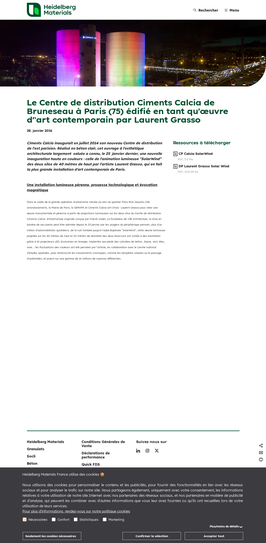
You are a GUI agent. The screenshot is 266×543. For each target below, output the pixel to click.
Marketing (116, 519)
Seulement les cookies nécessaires (50, 536)
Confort (63, 519)
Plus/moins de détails (224, 526)
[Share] (261, 446)
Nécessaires (38, 519)
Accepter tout (214, 536)
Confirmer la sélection (152, 536)
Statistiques (89, 519)
